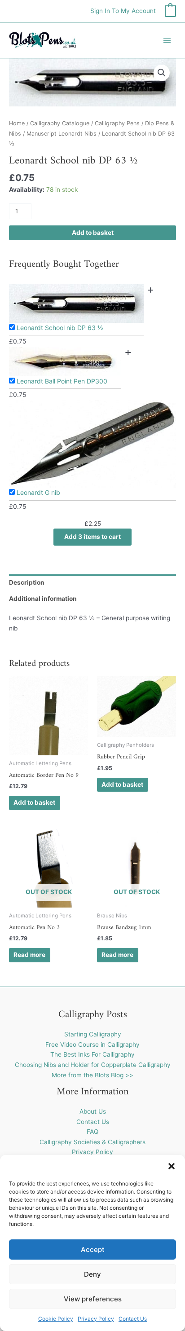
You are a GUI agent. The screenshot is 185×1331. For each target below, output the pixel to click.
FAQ (92, 1131)
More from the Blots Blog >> (92, 1075)
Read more (29, 954)
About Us (92, 1111)
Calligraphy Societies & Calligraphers (92, 1142)
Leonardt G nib (38, 492)
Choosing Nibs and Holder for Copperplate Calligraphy (93, 1064)
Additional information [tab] (43, 598)
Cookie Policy (55, 1318)
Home (17, 123)
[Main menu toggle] (167, 40)
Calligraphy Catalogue (59, 123)
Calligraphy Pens (117, 123)
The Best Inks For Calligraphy (92, 1054)
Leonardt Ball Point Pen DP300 (62, 381)
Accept (93, 1249)
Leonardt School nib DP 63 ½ (60, 327)
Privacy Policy (96, 1318)
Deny (92, 1274)
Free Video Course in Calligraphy (92, 1044)
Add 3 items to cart (92, 536)
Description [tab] (26, 582)
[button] (171, 1166)
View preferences (93, 1299)
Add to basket (93, 232)
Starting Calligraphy (92, 1034)
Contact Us (133, 1318)
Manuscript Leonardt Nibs (61, 133)
